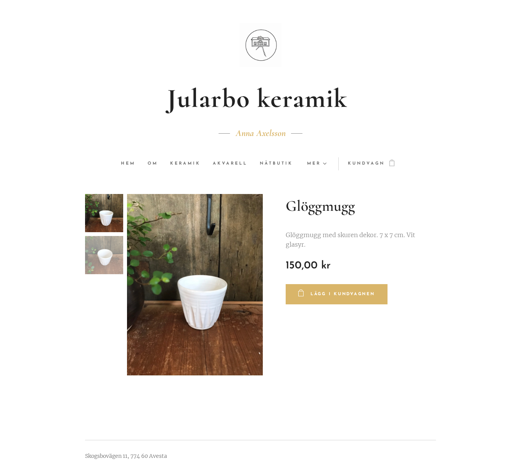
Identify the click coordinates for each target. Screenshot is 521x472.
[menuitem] (131, 163)
